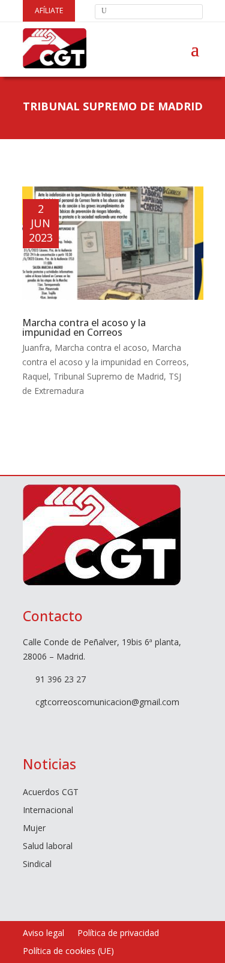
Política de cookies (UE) (68, 951)
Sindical (37, 864)
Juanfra (36, 347)
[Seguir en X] (50, 725)
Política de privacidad (118, 933)
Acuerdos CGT (51, 793)
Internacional (48, 810)
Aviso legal (43, 933)
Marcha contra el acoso (101, 347)
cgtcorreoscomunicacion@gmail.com (107, 702)
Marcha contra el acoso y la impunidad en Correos (84, 327)
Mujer (34, 828)
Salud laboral (48, 846)
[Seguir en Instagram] (98, 725)
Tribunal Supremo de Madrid (108, 376)
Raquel (35, 376)
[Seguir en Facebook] (26, 725)
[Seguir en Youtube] (74, 725)
